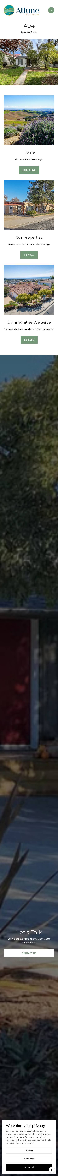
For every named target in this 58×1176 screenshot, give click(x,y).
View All (29, 255)
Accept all (29, 1167)
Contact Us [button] (29, 953)
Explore (29, 339)
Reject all (29, 1150)
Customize (29, 1159)
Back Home (29, 170)
